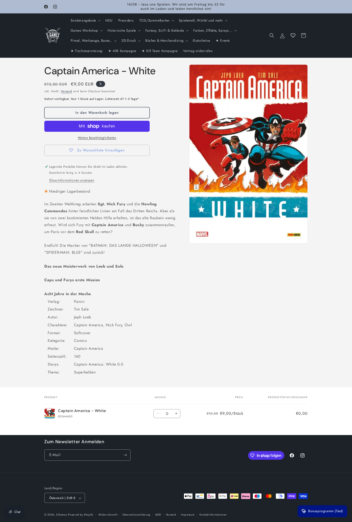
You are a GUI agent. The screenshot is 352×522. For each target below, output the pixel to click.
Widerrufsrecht (108, 514)
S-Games (61, 515)
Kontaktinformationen (213, 514)
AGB (158, 514)
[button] (85, 20)
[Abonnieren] (125, 455)
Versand (66, 91)
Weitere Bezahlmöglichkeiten (97, 138)
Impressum (187, 514)
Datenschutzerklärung (136, 514)
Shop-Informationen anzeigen (71, 180)
